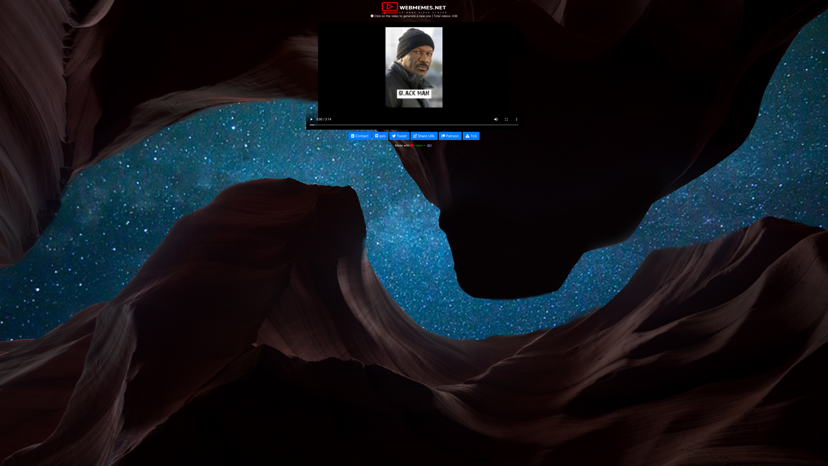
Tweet (401, 136)
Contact (361, 136)
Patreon (452, 136)
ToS (473, 136)
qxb (382, 136)
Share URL (426, 136)
